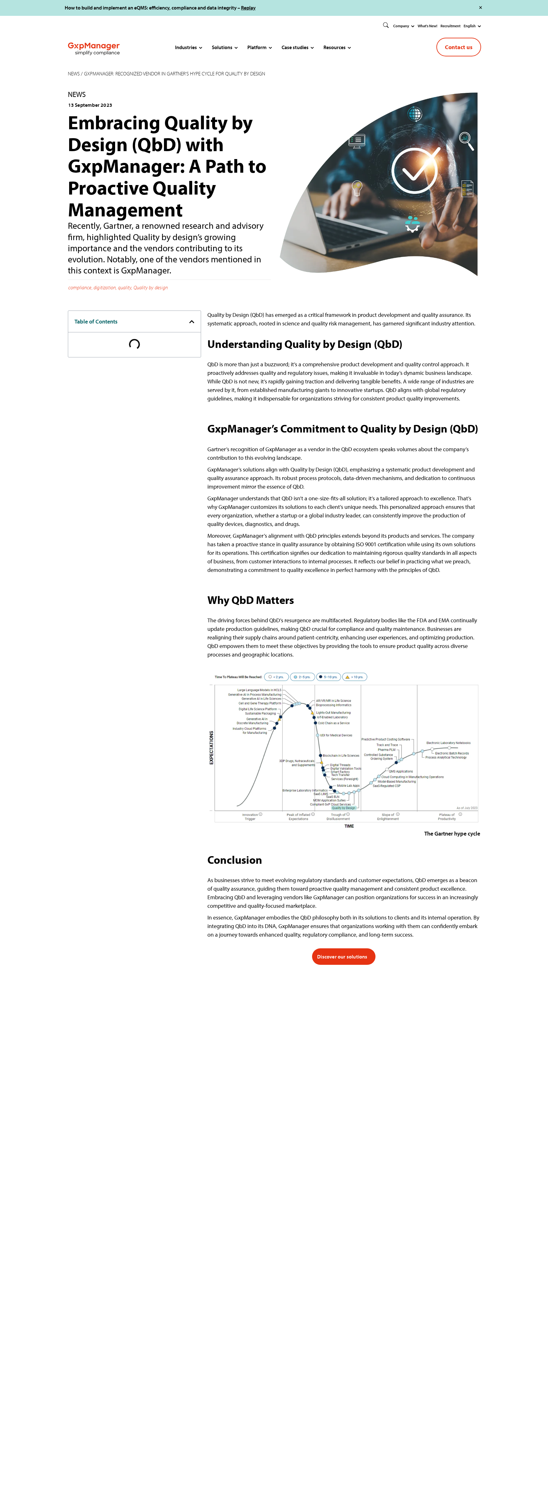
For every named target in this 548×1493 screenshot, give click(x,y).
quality (124, 287)
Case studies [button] (295, 47)
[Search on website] (386, 25)
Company (401, 25)
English (470, 25)
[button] (191, 321)
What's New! (427, 25)
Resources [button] (334, 47)
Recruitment (450, 25)
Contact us (459, 47)
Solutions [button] (222, 47)
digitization (105, 287)
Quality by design (151, 287)
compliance (80, 287)
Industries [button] (186, 47)
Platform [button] (257, 47)
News (74, 73)
